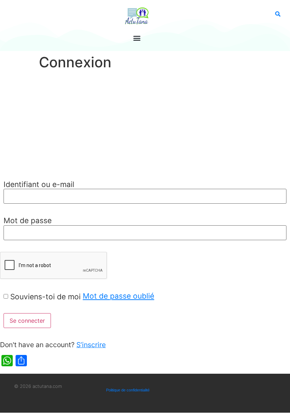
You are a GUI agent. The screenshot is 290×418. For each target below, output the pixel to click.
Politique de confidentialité (128, 390)
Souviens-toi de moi (45, 296)
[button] (137, 38)
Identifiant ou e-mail (39, 184)
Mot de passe (28, 220)
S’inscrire (91, 344)
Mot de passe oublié (118, 296)
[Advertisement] (145, 126)
